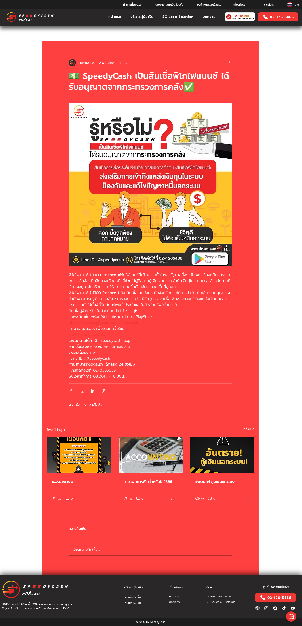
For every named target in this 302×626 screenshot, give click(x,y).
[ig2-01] (266, 608)
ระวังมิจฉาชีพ (62, 481)
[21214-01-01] (275, 608)
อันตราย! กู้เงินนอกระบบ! (215, 481)
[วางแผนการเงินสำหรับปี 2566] (151, 455)
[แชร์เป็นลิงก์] (103, 391)
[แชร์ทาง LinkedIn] (92, 391)
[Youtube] (293, 608)
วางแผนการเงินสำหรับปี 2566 (148, 482)
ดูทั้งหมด (248, 429)
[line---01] (257, 608)
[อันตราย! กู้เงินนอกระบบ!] (222, 455)
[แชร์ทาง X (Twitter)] (82, 391)
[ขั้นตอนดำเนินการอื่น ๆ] (229, 62)
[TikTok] (284, 608)
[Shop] (291, 616)
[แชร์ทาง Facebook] (71, 391)
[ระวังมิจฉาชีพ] (79, 455)
